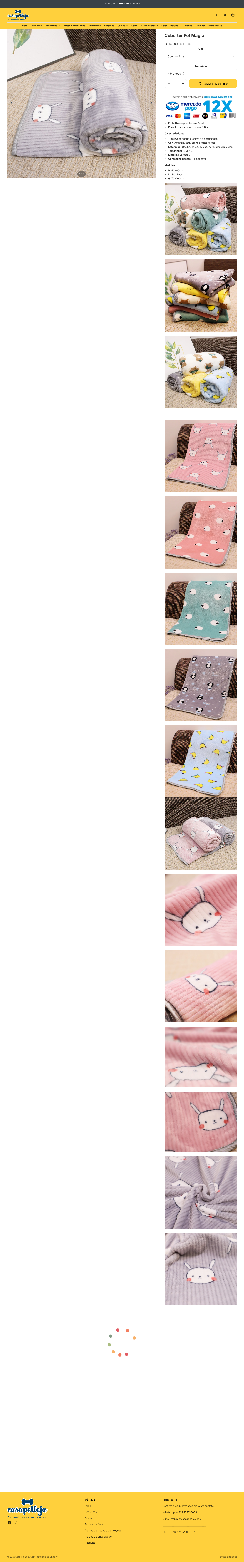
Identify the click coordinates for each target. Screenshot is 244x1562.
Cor (200, 48)
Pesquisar (90, 1542)
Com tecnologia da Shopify (44, 1556)
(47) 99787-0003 (186, 1512)
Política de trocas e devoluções (103, 1530)
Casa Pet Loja (22, 1556)
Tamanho (201, 66)
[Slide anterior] (11, 103)
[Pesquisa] (217, 15)
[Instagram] (15, 1523)
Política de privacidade (98, 1536)
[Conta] (225, 15)
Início (88, 1505)
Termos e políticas (227, 1556)
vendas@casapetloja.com (186, 1518)
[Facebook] (9, 1523)
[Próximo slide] (152, 103)
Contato (89, 1518)
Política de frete (94, 1524)
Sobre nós (91, 1511)
